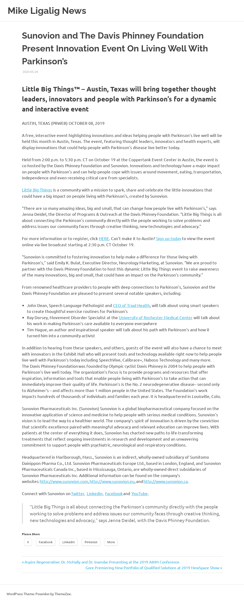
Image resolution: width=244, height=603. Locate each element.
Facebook (114, 493)
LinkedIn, (95, 493)
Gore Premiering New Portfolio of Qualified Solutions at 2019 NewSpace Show (152, 567)
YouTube (140, 493)
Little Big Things (37, 189)
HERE (104, 238)
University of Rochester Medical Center (156, 317)
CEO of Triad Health (131, 305)
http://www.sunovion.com (64, 481)
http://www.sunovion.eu (112, 481)
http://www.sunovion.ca (165, 481)
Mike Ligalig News (47, 10)
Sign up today (168, 238)
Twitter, (78, 493)
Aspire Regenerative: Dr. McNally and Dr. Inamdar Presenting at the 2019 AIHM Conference (101, 561)
